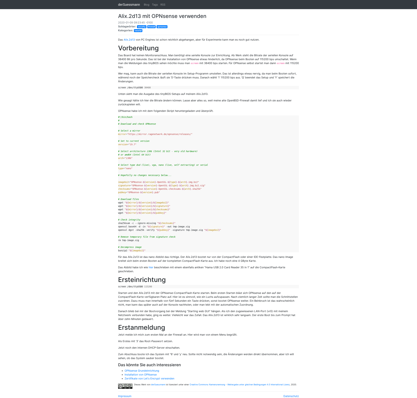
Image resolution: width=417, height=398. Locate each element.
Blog (146, 4)
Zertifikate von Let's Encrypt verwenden (149, 378)
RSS (162, 4)
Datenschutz (291, 396)
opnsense (162, 26)
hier (151, 267)
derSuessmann (129, 4)
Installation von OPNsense (141, 374)
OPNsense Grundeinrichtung (142, 370)
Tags (155, 4)
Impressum (124, 396)
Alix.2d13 (129, 39)
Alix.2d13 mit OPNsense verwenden (162, 16)
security (142, 26)
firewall (151, 26)
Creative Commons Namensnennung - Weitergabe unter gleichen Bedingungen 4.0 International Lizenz (240, 384)
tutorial (138, 30)
